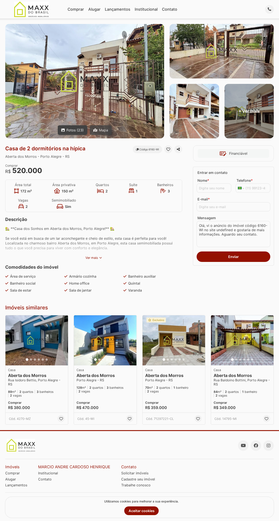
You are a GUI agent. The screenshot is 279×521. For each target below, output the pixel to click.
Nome (203, 180)
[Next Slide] (63, 340)
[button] (36, 340)
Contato (169, 9)
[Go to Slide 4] (39, 359)
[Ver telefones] (269, 9)
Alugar (94, 9)
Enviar (233, 257)
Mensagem (206, 218)
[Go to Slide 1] (27, 359)
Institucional (146, 9)
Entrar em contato (212, 172)
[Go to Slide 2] (31, 359)
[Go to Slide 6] (47, 359)
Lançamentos (117, 9)
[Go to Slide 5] (43, 359)
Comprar (76, 9)
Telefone (244, 180)
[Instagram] (268, 445)
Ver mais (91, 258)
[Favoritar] (168, 149)
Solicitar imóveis (134, 473)
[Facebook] (256, 445)
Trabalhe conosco (136, 485)
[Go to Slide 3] (35, 359)
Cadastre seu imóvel (138, 479)
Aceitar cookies (142, 511)
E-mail (203, 199)
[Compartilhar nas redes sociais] (178, 149)
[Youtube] (243, 445)
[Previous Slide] (10, 340)
